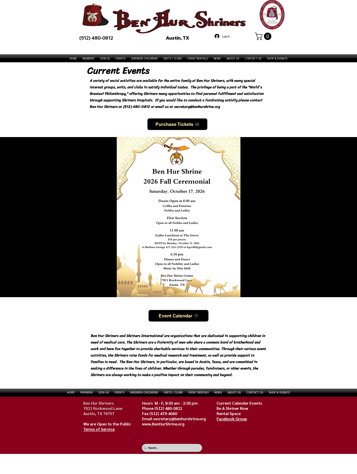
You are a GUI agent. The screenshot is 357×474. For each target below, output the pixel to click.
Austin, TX (178, 38)
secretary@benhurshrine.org (197, 106)
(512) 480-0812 (137, 106)
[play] (349, 294)
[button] (264, 36)
